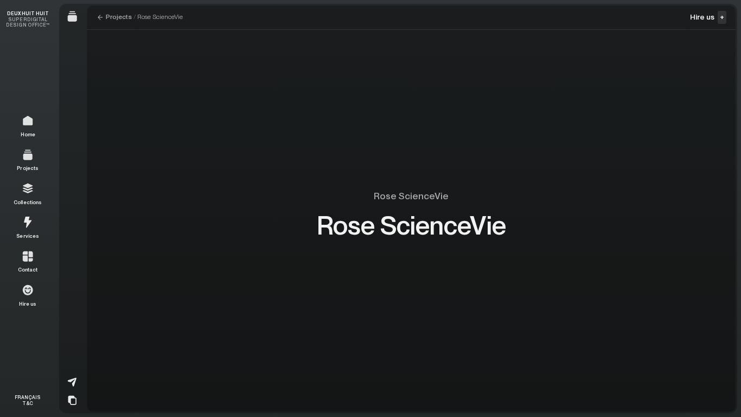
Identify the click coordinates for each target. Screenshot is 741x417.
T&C (27, 403)
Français (28, 397)
